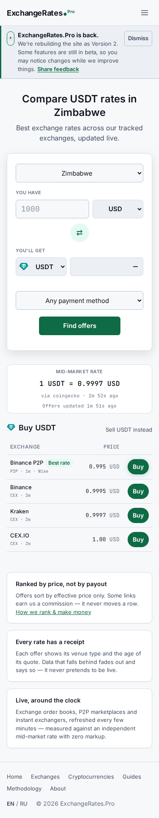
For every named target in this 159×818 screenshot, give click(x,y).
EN (10, 803)
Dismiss (140, 37)
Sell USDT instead (129, 429)
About (58, 788)
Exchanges (45, 776)
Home (14, 776)
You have (29, 193)
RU (24, 803)
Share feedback (58, 69)
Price (111, 446)
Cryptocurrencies (91, 776)
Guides (132, 776)
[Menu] (144, 12)
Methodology (24, 788)
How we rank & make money (53, 612)
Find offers (79, 326)
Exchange (25, 446)
